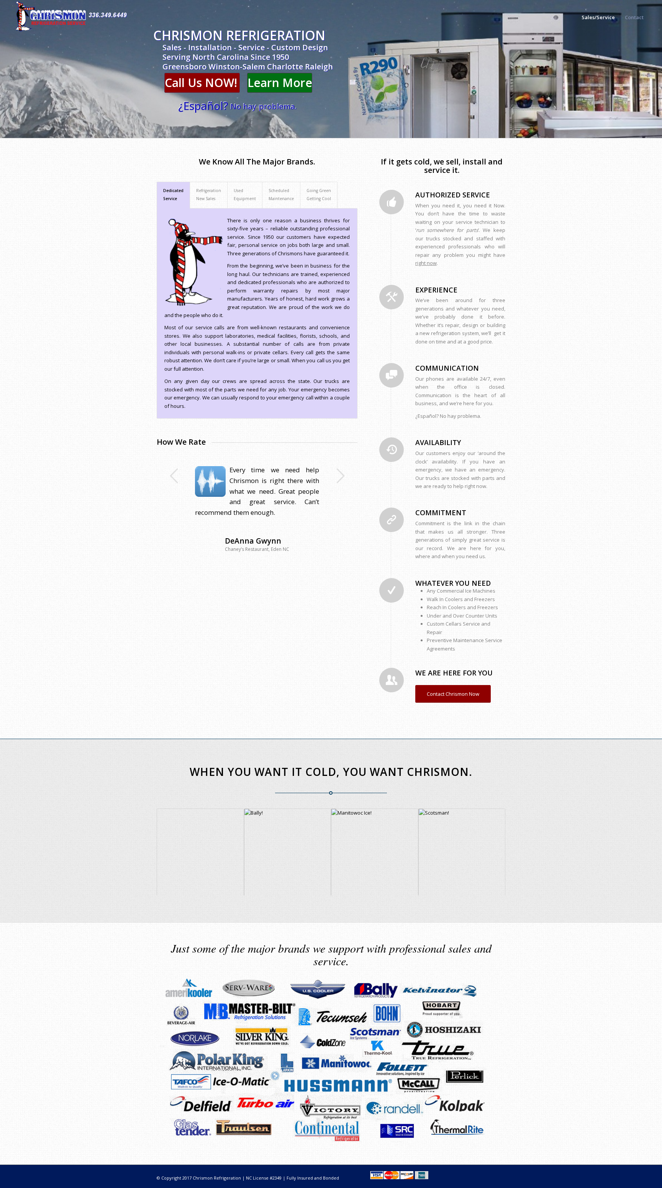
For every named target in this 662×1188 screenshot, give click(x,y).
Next (340, 475)
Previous (173, 475)
